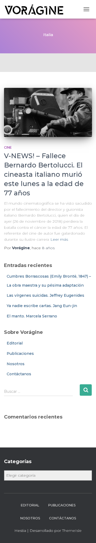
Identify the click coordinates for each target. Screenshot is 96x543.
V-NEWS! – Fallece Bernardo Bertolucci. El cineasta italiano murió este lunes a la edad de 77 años (44, 174)
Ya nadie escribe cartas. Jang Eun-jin (42, 305)
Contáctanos (19, 374)
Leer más (59, 239)
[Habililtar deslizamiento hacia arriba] (85, 532)
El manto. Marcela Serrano (32, 316)
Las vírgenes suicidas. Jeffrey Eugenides (45, 295)
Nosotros (16, 363)
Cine (8, 147)
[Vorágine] (36, 9)
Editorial (15, 343)
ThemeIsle (72, 530)
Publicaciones (20, 353)
